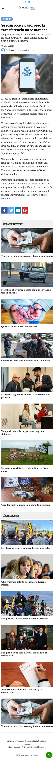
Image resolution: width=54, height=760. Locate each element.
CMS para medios (23, 755)
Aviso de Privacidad (30, 747)
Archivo (42, 747)
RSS (10, 747)
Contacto (17, 747)
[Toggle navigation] (3, 8)
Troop (35, 755)
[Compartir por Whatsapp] (49, 755)
